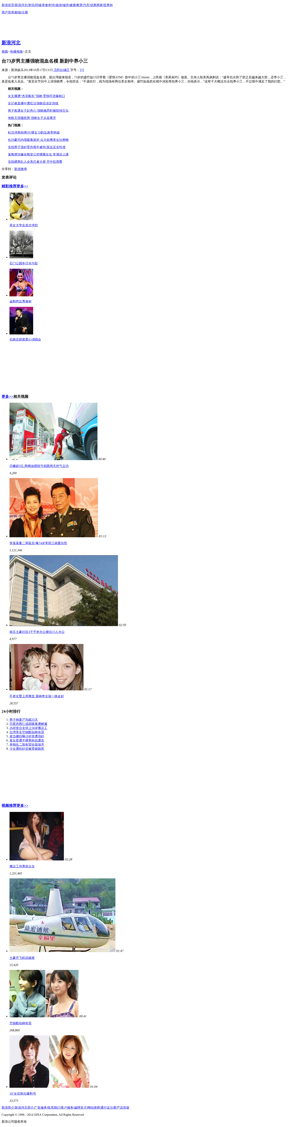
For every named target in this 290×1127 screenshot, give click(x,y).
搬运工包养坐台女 (22, 866)
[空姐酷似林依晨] (44, 1016)
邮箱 (18, 12)
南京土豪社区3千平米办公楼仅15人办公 (37, 632)
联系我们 (54, 1107)
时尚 (52, 5)
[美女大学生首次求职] (21, 219)
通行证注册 (108, 1107)
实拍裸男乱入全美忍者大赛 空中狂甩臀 (35, 161)
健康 (72, 5)
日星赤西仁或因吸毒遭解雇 (28, 723)
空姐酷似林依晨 (20, 1023)
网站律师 (93, 1107)
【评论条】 (61, 70)
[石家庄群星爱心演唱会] (21, 333)
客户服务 (67, 1107)
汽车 (86, 5)
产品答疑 (123, 1107)
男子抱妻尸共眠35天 (23, 719)
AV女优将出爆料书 (22, 1093)
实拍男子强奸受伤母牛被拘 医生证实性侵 (36, 147)
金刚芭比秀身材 (20, 301)
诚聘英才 (80, 1107)
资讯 (31, 5)
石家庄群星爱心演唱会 (25, 339)
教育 (79, 5)
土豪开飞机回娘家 (22, 957)
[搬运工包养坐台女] (36, 859)
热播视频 (16, 51)
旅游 (59, 5)
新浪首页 (8, 5)
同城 (38, 5)
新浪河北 (21, 5)
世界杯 (108, 5)
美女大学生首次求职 (23, 225)
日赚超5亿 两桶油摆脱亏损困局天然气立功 (39, 466)
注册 (25, 12)
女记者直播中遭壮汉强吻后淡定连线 (33, 103)
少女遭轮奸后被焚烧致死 (26, 748)
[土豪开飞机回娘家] (62, 951)
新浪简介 (8, 1107)
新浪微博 (20, 169)
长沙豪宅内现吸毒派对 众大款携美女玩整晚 (38, 139)
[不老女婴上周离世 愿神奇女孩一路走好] (46, 689)
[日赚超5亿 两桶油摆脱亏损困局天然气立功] (53, 459)
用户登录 (8, 12)
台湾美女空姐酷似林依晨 (26, 732)
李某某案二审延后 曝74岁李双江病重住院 (38, 543)
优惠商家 (96, 5)
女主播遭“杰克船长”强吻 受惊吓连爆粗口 (36, 96)
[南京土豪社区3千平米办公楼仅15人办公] (63, 625)
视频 (5, 51)
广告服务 (40, 1107)
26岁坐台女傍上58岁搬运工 (28, 728)
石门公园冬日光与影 (23, 263)
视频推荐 (9, 805)
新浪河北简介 (24, 1107)
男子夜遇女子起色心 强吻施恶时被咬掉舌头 (38, 110)
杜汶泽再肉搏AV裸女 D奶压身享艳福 (34, 132)
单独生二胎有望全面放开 (26, 744)
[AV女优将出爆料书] (49, 1086)
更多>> (22, 186)
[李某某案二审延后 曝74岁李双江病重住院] (53, 536)
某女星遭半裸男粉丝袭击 (26, 740)
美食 (45, 5)
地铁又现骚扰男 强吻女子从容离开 (32, 118)
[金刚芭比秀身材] (21, 295)
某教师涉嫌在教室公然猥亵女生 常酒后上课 (38, 154)
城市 (66, 5)
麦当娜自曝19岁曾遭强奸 (26, 736)
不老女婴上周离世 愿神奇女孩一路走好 (36, 696)
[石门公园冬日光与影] (21, 257)
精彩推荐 (9, 186)
